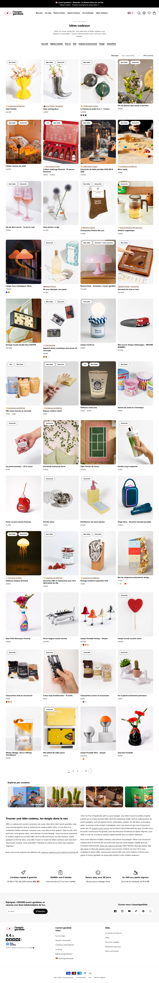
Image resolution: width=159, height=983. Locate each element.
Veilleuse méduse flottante (17, 581)
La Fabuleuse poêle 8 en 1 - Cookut (95, 109)
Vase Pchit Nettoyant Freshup (18, 638)
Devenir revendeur (63, 940)
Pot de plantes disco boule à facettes (133, 106)
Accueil (75, 21)
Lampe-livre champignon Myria (19, 286)
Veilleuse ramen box (88, 408)
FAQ (107, 938)
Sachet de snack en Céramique (131, 408)
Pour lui (68, 44)
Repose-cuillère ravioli (52, 411)
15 (86, 771)
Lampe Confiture (87, 345)
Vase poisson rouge (51, 227)
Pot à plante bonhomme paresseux (132, 696)
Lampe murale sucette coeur (130, 638)
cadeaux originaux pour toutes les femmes (58, 852)
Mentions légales (99, 977)
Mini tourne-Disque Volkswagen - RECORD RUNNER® (135, 346)
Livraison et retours (113, 933)
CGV (89, 977)
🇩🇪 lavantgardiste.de (64, 958)
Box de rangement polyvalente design (133, 577)
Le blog (59, 949)
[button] (59, 13)
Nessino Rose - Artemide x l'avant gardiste (98, 286)
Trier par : (115, 56)
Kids (74, 44)
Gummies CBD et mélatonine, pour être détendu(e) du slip (59, 582)
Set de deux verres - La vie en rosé (20, 227)
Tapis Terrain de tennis (89, 466)
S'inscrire (40, 911)
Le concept (60, 936)
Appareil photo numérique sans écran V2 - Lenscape (60, 349)
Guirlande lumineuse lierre (54, 466)
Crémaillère (111, 44)
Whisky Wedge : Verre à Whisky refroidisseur (19, 754)
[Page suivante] (90, 771)
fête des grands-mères (101, 849)
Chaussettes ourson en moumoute (94, 696)
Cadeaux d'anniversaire (88, 44)
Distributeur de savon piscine (92, 522)
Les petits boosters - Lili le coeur (19, 466)
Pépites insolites (56, 44)
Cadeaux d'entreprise (65, 945)
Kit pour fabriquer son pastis (55, 289)
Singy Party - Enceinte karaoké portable (134, 522)
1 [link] (68, 771)
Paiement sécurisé (113, 947)
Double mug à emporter (128, 466)
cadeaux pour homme (100, 828)
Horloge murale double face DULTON (21, 345)
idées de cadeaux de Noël (111, 846)
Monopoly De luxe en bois (128, 289)
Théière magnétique (126, 230)
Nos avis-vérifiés (112, 942)
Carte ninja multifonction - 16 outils (58, 696)
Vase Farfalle (11, 109)
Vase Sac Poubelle (125, 753)
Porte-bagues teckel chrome (55, 638)
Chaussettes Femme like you (92, 230)
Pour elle (44, 44)
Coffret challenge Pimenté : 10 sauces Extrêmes (58, 170)
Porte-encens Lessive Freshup (18, 522)
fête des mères (141, 846)
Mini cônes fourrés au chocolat (18, 411)
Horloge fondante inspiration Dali (94, 581)
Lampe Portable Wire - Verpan (93, 753)
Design (102, 44)
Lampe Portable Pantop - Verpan (94, 638)
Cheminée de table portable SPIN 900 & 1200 (96, 170)
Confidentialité (81, 977)
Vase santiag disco (51, 109)
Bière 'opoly (122, 169)
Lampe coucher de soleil (16, 166)
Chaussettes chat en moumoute (19, 696)
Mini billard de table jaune (54, 753)
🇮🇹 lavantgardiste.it (64, 954)
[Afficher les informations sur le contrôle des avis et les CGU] (33, 948)
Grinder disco (48, 522)
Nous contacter (112, 951)
